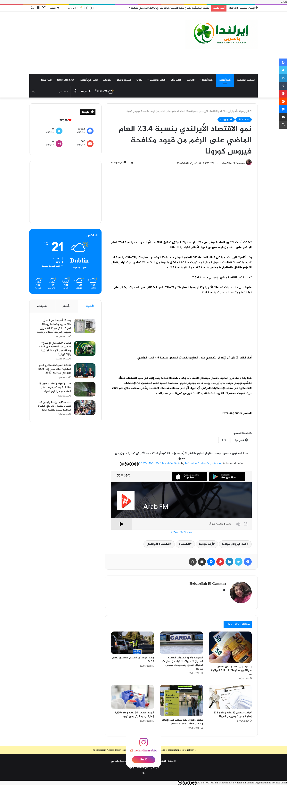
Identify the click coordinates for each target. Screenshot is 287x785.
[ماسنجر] (211, 562)
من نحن (155, 767)
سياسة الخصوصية (138, 767)
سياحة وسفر (124, 80)
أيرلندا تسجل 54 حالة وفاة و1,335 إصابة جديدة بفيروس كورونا (134, 714)
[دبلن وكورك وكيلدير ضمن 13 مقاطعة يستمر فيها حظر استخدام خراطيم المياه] (84, 389)
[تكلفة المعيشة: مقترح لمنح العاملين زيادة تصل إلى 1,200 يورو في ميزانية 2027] (84, 370)
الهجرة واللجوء (157, 80)
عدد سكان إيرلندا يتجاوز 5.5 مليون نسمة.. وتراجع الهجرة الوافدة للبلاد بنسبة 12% (54, 406)
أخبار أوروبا (207, 80)
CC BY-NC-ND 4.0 (151, 463)
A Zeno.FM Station (181, 533)
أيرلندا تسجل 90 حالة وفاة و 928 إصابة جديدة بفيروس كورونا (233, 714)
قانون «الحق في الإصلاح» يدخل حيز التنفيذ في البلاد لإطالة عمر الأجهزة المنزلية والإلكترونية (55, 349)
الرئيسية (244, 111)
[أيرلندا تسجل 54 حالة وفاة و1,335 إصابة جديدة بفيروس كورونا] (132, 697)
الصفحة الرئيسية (246, 80)
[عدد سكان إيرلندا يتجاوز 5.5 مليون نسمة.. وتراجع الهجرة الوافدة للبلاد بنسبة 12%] (84, 407)
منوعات (107, 80)
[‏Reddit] (283, 101)
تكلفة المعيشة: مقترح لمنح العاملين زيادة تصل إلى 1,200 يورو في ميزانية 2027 (167, 8)
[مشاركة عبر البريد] (202, 562)
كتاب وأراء (176, 80)
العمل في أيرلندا (89, 80)
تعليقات (42, 306)
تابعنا (143, 759)
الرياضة (190, 80)
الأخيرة (90, 306)
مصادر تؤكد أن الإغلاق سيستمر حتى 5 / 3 (133, 659)
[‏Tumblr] (283, 86)
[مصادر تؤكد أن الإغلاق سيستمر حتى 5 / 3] (132, 643)
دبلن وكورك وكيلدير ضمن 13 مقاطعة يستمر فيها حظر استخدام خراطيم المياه (55, 387)
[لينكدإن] (229, 562)
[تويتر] (238, 562)
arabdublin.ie (172, 463)
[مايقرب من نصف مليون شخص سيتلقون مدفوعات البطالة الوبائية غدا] (230, 647)
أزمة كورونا (206, 544)
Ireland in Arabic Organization (204, 463)
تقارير (139, 80)
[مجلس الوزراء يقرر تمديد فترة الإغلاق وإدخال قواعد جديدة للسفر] (181, 700)
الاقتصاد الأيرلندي (158, 544)
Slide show (243, 120)
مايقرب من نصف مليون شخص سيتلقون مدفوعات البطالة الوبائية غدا (231, 670)
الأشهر (66, 306)
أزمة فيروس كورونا (234, 544)
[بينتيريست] (220, 562)
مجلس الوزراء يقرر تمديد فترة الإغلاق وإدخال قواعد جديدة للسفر (182, 722)
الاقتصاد (184, 544)
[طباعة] (193, 562)
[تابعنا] (143, 745)
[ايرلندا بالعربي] (221, 34)
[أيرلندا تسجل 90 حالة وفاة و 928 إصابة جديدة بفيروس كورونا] (230, 697)
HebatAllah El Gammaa (233, 163)
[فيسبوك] (248, 562)
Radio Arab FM (65, 80)
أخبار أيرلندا (225, 80)
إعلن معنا (46, 80)
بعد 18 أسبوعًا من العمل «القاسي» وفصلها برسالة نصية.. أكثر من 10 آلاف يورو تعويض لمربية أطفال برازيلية (54, 326)
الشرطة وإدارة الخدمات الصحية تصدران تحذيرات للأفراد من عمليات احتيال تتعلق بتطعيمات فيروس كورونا (182, 663)
